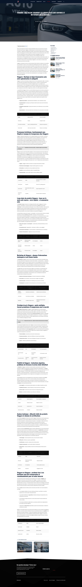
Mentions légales (52, 580)
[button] (64, 1)
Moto (44, 1)
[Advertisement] (41, 28)
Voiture (48, 1)
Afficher (26, 46)
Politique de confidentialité (60, 580)
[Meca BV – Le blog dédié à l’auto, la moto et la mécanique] (18, 1)
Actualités (33, 1)
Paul (46, 21)
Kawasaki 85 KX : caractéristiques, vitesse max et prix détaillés (60, 75)
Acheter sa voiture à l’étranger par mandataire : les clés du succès (60, 69)
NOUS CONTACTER (21, 573)
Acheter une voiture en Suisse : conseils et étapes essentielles (60, 63)
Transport (60, 1)
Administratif (39, 1)
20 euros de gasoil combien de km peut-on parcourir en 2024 (60, 58)
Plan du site (46, 580)
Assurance (54, 1)
